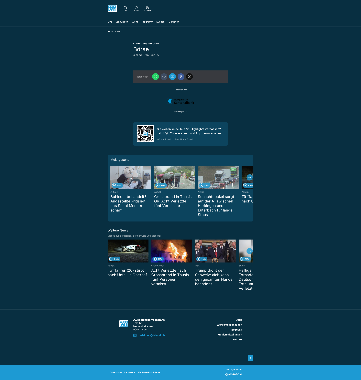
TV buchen (173, 21)
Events (160, 21)
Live (110, 21)
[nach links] (111, 177)
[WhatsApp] (155, 76)
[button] (164, 76)
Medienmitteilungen (230, 334)
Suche (134, 21)
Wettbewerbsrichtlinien (149, 372)
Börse (110, 31)
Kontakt (237, 339)
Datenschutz (116, 372)
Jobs (239, 319)
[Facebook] (181, 76)
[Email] (172, 76)
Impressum (129, 372)
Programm (147, 21)
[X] (189, 76)
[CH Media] (233, 373)
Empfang (236, 329)
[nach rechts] (249, 177)
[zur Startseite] (112, 8)
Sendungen (121, 21)
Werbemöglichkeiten (229, 324)
